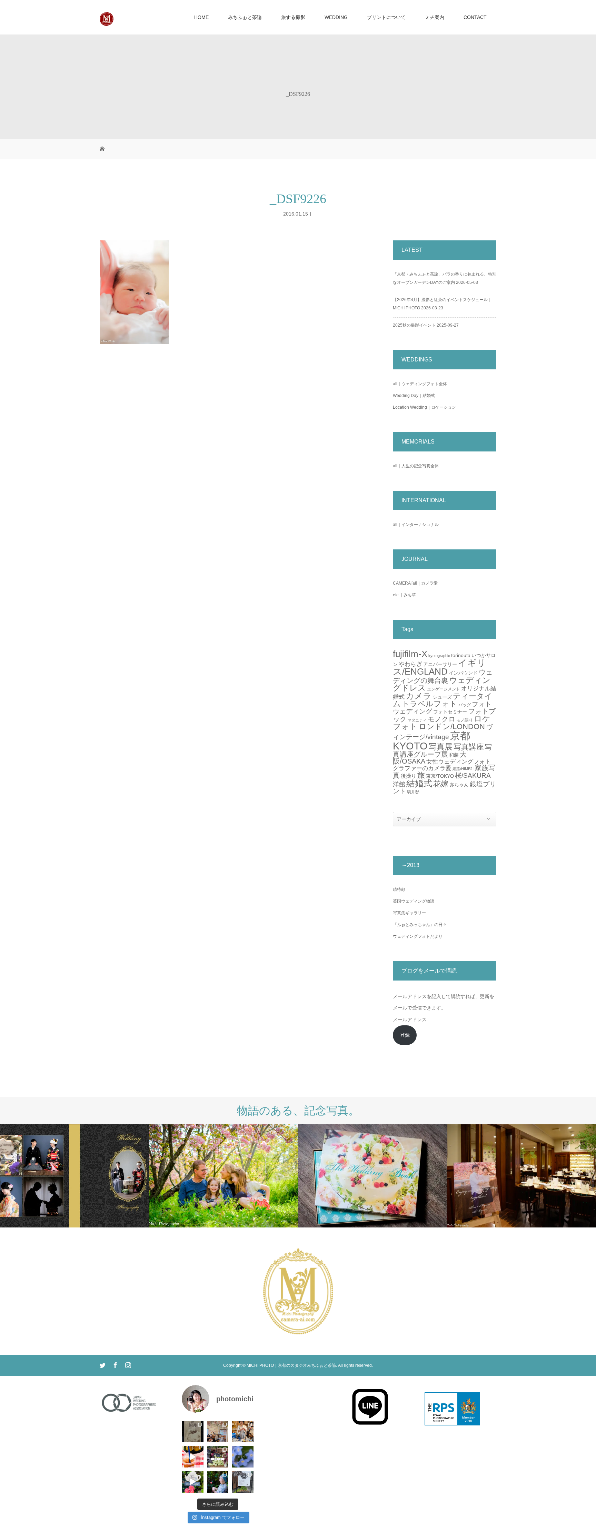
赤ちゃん (459, 784)
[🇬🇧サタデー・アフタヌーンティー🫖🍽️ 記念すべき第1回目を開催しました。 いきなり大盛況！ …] (218, 1432)
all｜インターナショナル (416, 524)
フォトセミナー (450, 712)
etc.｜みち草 (404, 595)
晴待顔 (399, 889)
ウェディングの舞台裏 (443, 676)
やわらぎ (410, 664)
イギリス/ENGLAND (439, 667)
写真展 (441, 746)
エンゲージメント (443, 689)
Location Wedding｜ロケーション (424, 407)
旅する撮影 (293, 17)
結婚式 (419, 783)
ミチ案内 (434, 17)
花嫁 (440, 783)
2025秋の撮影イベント (414, 325)
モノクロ (441, 719)
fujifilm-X (410, 654)
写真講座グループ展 (442, 750)
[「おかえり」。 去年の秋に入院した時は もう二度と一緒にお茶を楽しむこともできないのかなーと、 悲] (218, 1482)
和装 (454, 755)
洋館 (399, 784)
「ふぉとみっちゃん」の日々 (420, 924)
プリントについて (386, 17)
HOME (201, 17)
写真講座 (469, 747)
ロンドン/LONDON (452, 726)
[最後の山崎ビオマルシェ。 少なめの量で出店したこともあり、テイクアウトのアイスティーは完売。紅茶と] (192, 1457)
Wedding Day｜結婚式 (414, 395)
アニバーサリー (440, 664)
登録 (405, 1035)
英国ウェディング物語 (413, 901)
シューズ (442, 697)
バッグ (464, 705)
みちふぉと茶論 (245, 17)
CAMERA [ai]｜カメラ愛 (415, 583)
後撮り (408, 776)
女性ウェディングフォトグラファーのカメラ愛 (442, 765)
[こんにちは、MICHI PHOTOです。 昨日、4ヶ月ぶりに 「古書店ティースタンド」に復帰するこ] (243, 1432)
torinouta (460, 655)
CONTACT (475, 17)
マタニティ (417, 720)
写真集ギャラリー (409, 913)
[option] (74, 1175)
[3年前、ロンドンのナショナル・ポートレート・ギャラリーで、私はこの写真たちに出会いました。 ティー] (192, 1432)
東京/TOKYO (440, 776)
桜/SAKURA (473, 775)
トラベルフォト (429, 703)
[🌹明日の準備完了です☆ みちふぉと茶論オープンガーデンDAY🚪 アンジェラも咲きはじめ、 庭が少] (243, 1482)
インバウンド (463, 673)
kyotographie (439, 656)
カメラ (418, 695)
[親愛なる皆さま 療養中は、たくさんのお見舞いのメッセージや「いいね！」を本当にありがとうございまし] (218, 1457)
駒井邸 (413, 791)
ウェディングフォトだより (418, 936)
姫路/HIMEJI (463, 769)
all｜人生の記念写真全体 (416, 466)
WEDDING (336, 17)
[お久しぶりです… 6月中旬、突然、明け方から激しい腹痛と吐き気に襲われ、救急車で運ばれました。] (243, 1457)
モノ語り (464, 720)
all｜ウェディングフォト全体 (420, 383)
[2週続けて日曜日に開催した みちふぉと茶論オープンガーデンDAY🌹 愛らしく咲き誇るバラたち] (192, 1482)
